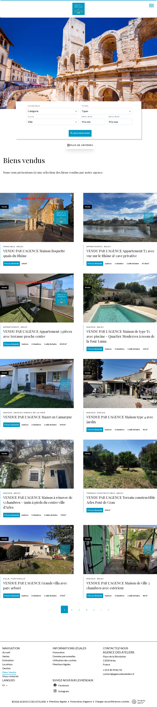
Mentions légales (58, 701)
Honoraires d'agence (81, 701)
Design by (141, 701)
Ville (31, 117)
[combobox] (52, 111)
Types (85, 106)
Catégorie (34, 106)
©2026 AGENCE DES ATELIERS (29, 701)
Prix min (87, 117)
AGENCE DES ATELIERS (118, 652)
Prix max (114, 117)
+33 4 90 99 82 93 (112, 669)
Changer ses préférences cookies (112, 701)
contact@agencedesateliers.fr (118, 673)
